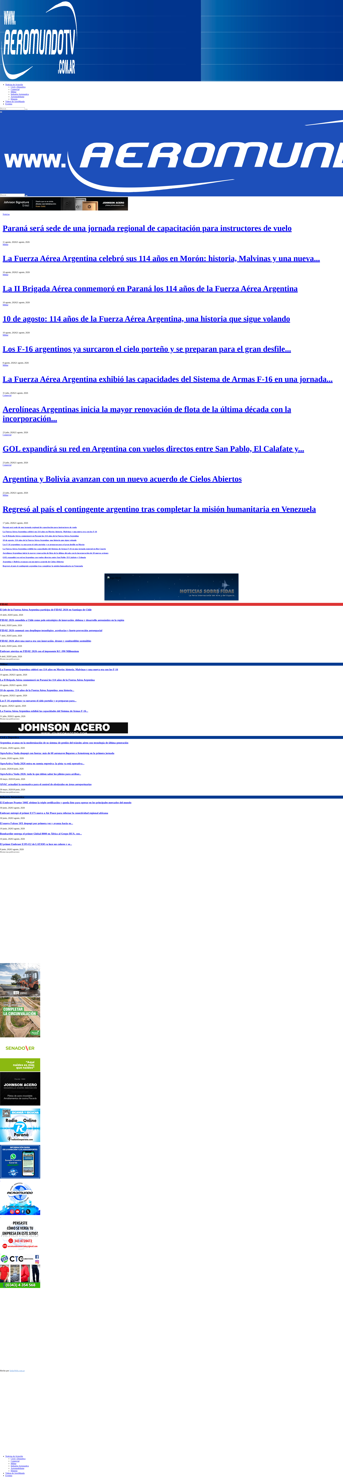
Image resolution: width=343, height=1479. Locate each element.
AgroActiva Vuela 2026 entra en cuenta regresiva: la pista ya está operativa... (42, 763)
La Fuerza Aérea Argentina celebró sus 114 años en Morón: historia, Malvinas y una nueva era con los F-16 (50, 532)
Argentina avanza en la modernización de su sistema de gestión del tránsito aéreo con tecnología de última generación (64, 742)
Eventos (8, 104)
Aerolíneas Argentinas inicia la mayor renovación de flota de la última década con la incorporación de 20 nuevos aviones (55, 553)
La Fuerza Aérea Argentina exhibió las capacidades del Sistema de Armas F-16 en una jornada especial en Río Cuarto (54, 549)
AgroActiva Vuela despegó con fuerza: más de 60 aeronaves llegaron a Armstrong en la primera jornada (57, 753)
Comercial (15, 89)
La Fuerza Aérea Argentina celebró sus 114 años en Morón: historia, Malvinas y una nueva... (161, 258)
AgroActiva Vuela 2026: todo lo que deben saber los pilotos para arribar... (40, 774)
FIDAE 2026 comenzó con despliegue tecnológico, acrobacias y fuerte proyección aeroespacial (51, 630)
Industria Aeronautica (20, 94)
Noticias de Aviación (14, 84)
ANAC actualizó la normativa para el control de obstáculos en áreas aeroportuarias (46, 784)
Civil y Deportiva (18, 87)
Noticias (6, 214)
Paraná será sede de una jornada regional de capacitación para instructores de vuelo (147, 228)
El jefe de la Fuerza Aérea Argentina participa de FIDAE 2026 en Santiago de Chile (46, 609)
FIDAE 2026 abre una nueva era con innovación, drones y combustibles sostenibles (45, 640)
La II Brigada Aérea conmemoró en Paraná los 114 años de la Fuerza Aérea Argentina (150, 288)
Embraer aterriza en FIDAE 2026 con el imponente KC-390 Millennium (39, 651)
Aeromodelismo (17, 97)
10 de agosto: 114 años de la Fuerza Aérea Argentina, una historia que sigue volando (146, 318)
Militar (13, 92)
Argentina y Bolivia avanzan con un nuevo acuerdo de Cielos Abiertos (122, 478)
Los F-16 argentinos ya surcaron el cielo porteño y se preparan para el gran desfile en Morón (43, 544)
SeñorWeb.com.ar (17, 1371)
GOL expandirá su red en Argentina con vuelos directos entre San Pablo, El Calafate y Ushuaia (44, 557)
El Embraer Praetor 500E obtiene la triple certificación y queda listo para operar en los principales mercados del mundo (65, 802)
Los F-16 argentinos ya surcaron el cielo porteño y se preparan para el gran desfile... (147, 348)
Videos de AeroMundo (15, 101)
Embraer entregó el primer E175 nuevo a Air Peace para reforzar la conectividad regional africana (54, 813)
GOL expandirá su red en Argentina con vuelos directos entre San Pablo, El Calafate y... (153, 448)
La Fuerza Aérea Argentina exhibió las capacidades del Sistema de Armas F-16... (44, 711)
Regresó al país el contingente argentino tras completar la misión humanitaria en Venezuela (159, 509)
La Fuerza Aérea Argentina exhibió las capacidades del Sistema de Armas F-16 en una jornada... (168, 379)
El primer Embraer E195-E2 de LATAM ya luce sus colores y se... (36, 844)
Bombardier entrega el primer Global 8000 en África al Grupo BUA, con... (41, 833)
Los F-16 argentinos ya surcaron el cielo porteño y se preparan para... (38, 700)
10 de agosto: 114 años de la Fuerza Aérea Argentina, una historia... (37, 690)
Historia (14, 99)
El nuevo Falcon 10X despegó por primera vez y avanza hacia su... (36, 823)
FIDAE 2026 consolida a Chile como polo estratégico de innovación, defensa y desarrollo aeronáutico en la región (62, 620)
